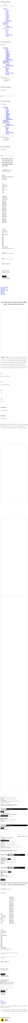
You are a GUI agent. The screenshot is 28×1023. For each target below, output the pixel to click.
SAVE (2, 811)
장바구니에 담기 (4, 975)
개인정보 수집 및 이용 (6, 804)
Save (9, 859)
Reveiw (7, 29)
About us (8, 26)
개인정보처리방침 (3, 1002)
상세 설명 (3, 288)
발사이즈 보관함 (9, 34)
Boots (7, 18)
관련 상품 (3, 294)
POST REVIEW (4, 815)
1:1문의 (7, 33)
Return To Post (4, 871)
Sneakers (8, 15)
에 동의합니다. (9, 804)
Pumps (7, 12)
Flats (7, 13)
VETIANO (5, 8)
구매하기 (3, 879)
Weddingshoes (9, 21)
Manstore (8, 19)
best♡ (7, 11)
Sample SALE (5, 23)
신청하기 (3, 991)
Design (7, 36)
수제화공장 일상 (9, 27)
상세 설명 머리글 (4, 287)
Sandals (7, 17)
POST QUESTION (5, 840)
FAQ (7, 31)
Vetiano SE (5, 22)
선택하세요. (5, 185)
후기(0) (2, 291)
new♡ (7, 9)
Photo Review (5, 813)
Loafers (7, 16)
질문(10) (2, 292)
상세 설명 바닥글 (4, 290)
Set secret (3, 857)
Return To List (4, 859)
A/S (6, 32)
